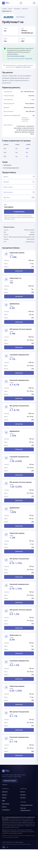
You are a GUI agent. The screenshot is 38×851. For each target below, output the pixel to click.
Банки (10, 8)
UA (3, 847)
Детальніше (19, 271)
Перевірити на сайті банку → (23, 67)
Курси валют (5, 804)
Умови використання (26, 805)
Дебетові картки (8, 192)
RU (7, 847)
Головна (4, 8)
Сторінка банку (19, 212)
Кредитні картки (8, 187)
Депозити (25, 8)
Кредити (5, 176)
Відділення (6, 197)
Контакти (23, 798)
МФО (3, 801)
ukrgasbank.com (30, 241)
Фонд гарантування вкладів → (16, 56)
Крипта (4, 807)
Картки (4, 798)
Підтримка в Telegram (10, 780)
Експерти (23, 795)
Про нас (22, 792)
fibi (6, 3)
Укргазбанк (17, 8)
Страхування (6, 810)
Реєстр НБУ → (29, 58)
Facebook (4, 784)
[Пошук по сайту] (21, 3)
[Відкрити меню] (34, 3)
